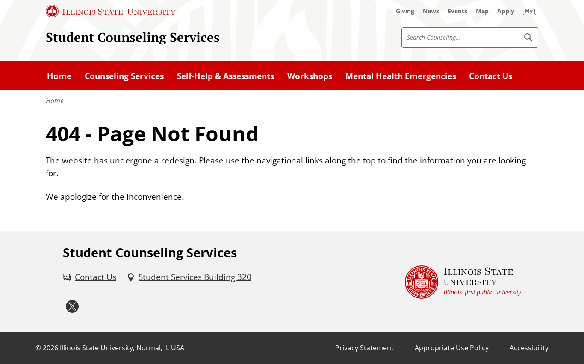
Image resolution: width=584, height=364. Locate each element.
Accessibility (529, 347)
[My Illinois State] (529, 11)
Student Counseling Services (133, 37)
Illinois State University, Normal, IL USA (122, 347)
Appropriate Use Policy (452, 347)
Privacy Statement (364, 347)
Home (55, 100)
